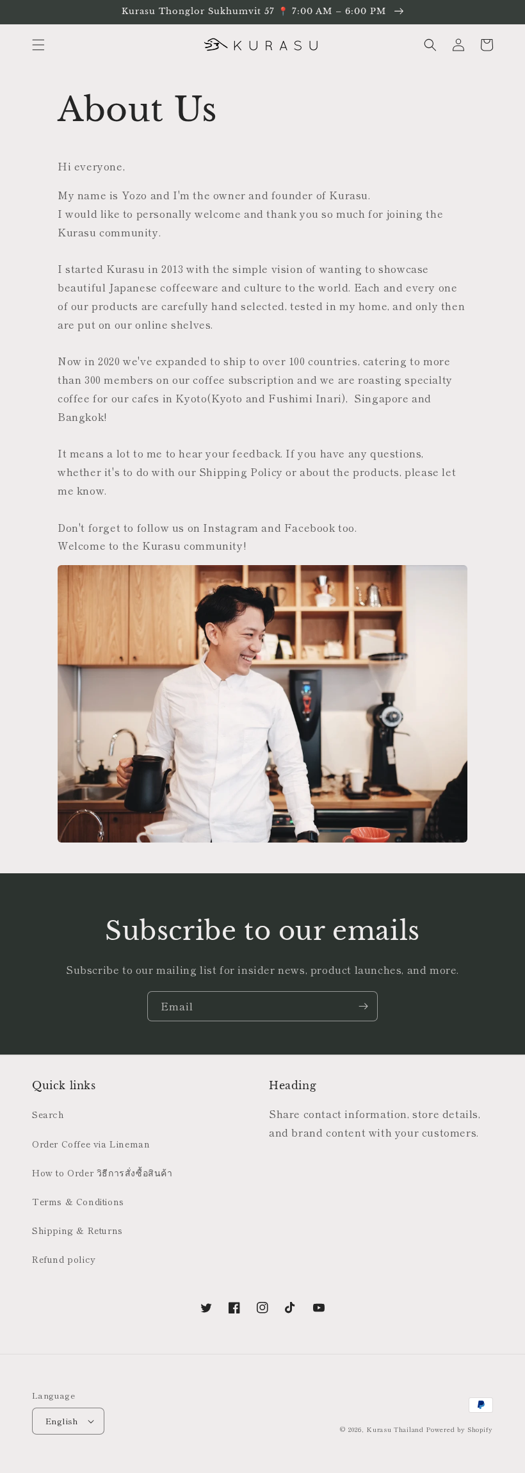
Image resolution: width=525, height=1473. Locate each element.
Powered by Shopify (459, 1429)
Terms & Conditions (78, 1201)
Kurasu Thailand (395, 1429)
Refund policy (64, 1259)
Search (48, 1114)
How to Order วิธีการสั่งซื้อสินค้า (102, 1172)
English (62, 1421)
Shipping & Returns (77, 1230)
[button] (38, 45)
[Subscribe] (363, 1006)
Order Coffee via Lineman (91, 1143)
